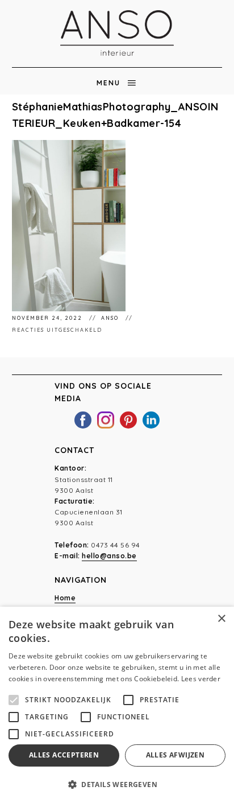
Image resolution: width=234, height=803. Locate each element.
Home (65, 598)
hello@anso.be (109, 555)
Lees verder (200, 678)
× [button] (221, 619)
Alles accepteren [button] (64, 755)
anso (111, 318)
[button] (117, 784)
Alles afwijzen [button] (175, 755)
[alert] (117, 705)
